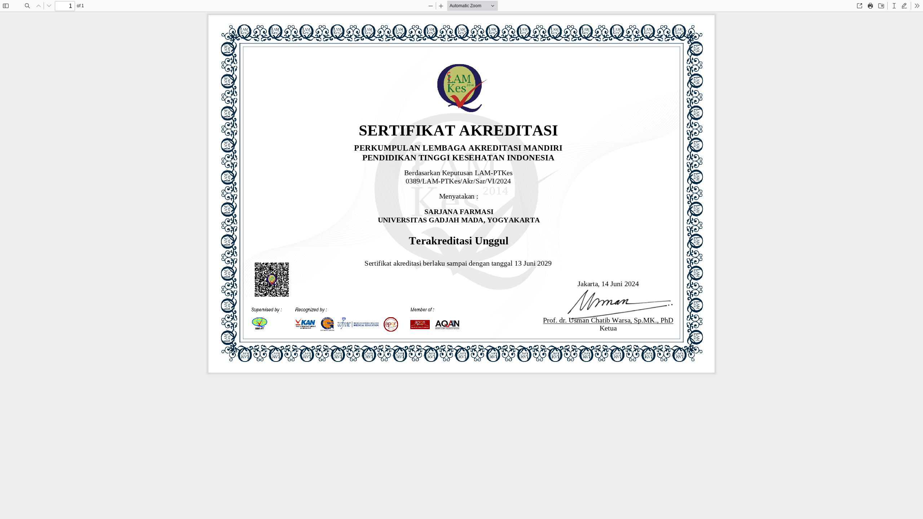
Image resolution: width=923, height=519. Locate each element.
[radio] (894, 6)
